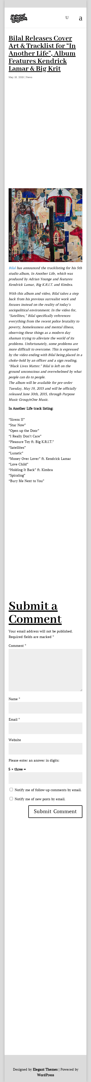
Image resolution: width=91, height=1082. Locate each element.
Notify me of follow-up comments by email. (48, 790)
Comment (17, 646)
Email (14, 719)
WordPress (45, 1075)
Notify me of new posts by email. (40, 799)
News (29, 77)
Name (14, 699)
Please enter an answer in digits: (34, 760)
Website (15, 740)
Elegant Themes (45, 1069)
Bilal (12, 268)
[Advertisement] (45, 140)
